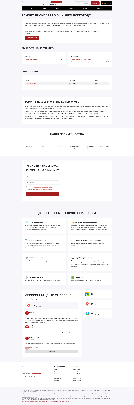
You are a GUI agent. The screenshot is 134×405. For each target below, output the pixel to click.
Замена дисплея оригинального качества (82, 59)
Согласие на (40, 187)
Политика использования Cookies (61, 401)
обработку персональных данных (43, 187)
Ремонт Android (77, 380)
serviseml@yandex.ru (29, 380)
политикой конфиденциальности (43, 189)
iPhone (32, 8)
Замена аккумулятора (31, 59)
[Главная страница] (30, 3)
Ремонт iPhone (76, 369)
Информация (100, 8)
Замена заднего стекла (32, 83)
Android (85, 8)
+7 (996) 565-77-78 (49, 4)
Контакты (56, 380)
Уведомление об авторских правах (30, 401)
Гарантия (56, 371)
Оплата (56, 373)
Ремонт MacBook (77, 376)
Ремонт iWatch (76, 373)
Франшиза (57, 376)
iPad (44, 8)
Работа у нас (57, 378)
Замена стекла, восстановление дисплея (82, 62)
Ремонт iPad (76, 371)
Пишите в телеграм (83, 3)
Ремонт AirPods (77, 378)
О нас (55, 369)
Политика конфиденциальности (46, 401)
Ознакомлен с (40, 189)
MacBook (71, 8)
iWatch (57, 8)
